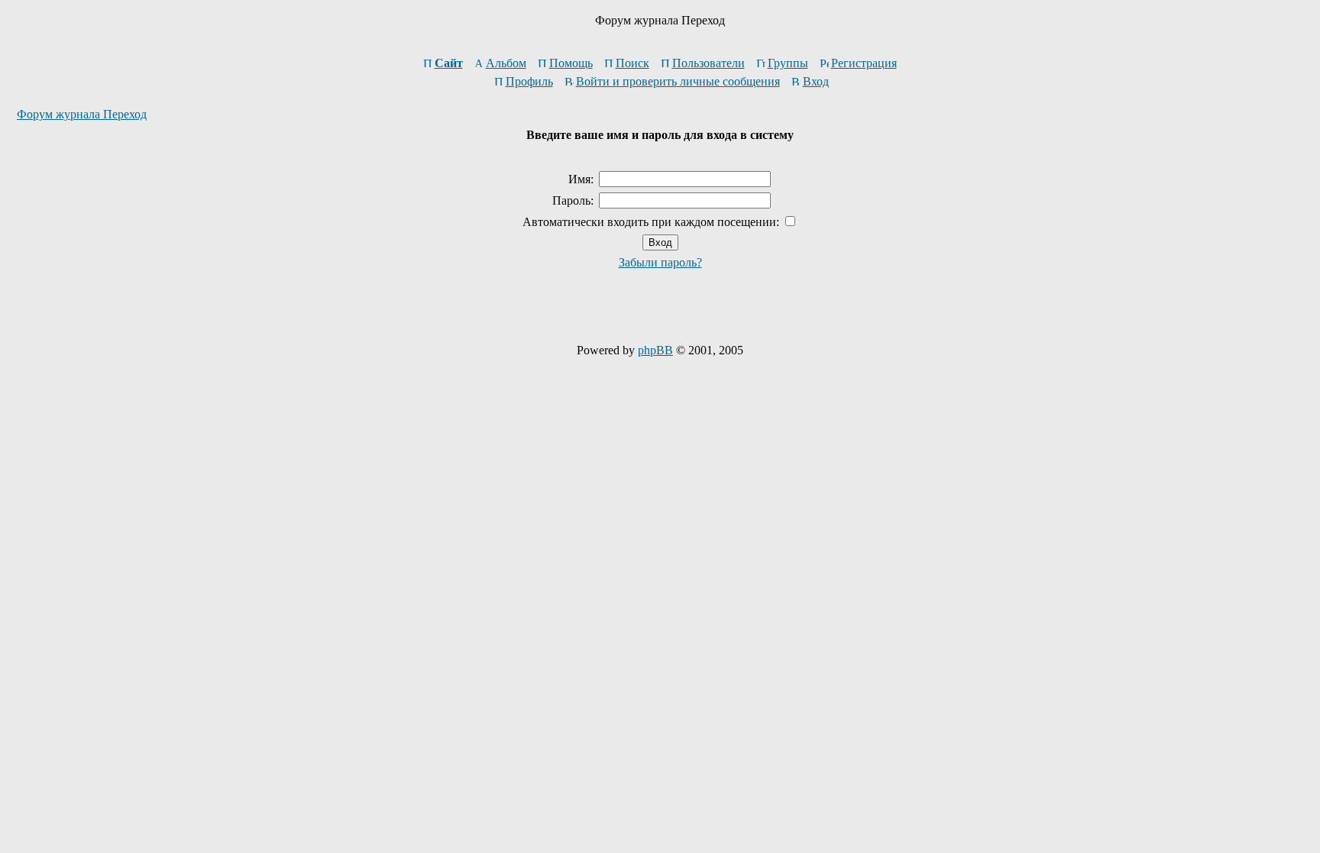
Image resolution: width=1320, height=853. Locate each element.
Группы (788, 63)
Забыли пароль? (660, 262)
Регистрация (864, 63)
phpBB (655, 350)
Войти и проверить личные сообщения (678, 81)
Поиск (632, 63)
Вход (816, 81)
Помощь (571, 63)
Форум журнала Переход (82, 114)
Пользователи (708, 63)
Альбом (506, 63)
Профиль (529, 81)
